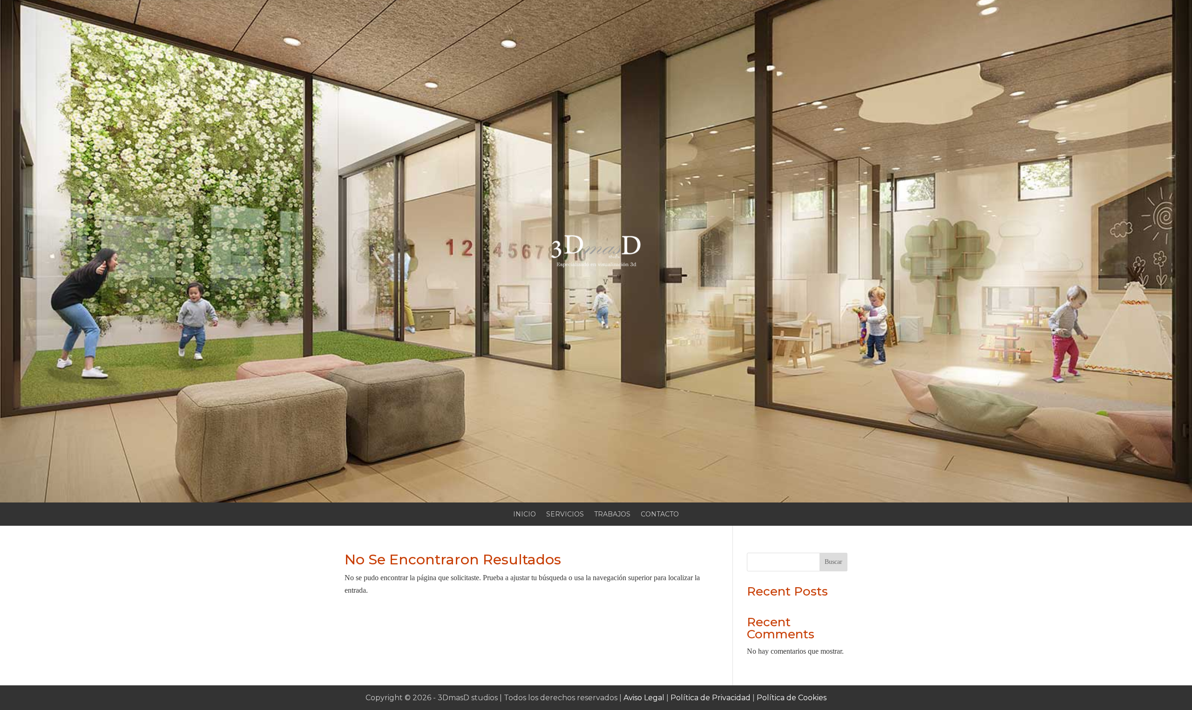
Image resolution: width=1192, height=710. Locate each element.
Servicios (565, 514)
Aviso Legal (643, 697)
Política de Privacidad (710, 697)
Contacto (660, 514)
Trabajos (612, 514)
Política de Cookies (791, 697)
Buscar (833, 561)
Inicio (524, 514)
